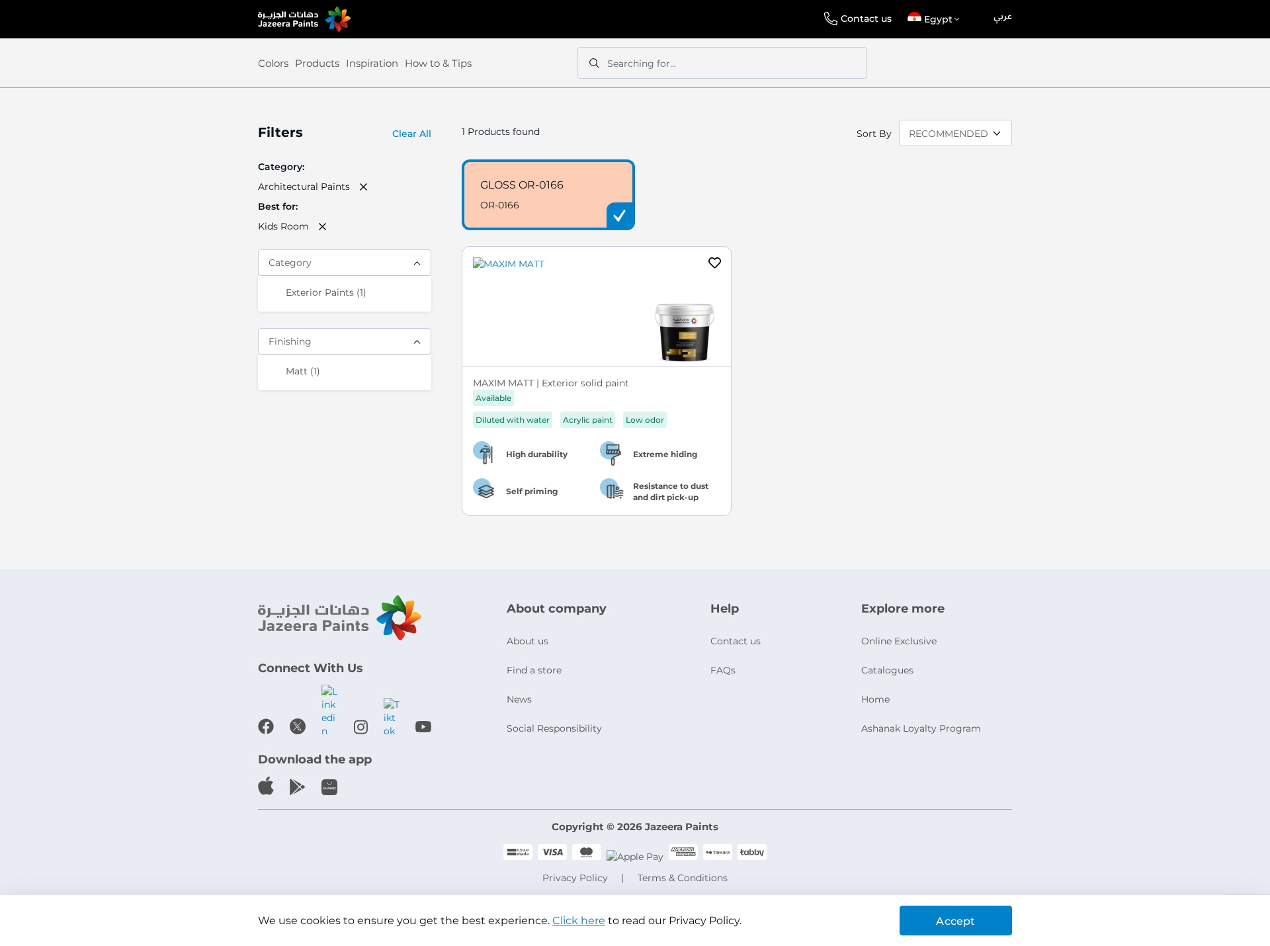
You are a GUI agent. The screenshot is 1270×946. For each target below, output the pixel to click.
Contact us (866, 18)
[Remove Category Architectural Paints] (364, 187)
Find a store (534, 670)
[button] (936, 19)
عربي (1003, 16)
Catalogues (887, 670)
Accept (955, 921)
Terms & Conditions (683, 878)
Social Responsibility (554, 728)
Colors (273, 63)
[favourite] (715, 264)
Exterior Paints (326, 292)
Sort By (874, 134)
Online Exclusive (899, 641)
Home (875, 699)
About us (527, 641)
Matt (303, 371)
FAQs (723, 670)
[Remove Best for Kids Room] (323, 226)
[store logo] (304, 19)
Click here (578, 920)
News (519, 699)
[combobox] (722, 63)
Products (317, 63)
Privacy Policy (575, 878)
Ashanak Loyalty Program (921, 728)
